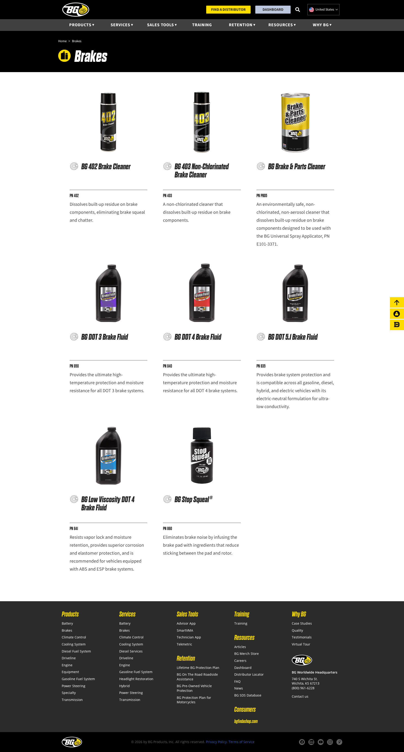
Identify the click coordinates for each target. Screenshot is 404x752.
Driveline (69, 658)
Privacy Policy (216, 742)
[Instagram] (330, 742)
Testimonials (302, 637)
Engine (67, 665)
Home (62, 41)
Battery (67, 623)
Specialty (69, 692)
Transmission (72, 699)
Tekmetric (184, 644)
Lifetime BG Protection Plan (198, 667)
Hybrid (124, 686)
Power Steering (73, 686)
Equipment (70, 672)
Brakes (67, 630)
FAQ (237, 681)
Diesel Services (131, 651)
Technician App (189, 637)
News (238, 688)
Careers (240, 660)
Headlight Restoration (136, 679)
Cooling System (74, 644)
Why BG (321, 25)
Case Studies (302, 623)
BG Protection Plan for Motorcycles (194, 699)
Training (202, 25)
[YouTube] (321, 742)
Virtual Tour (301, 644)
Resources (280, 25)
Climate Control (74, 637)
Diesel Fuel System (76, 651)
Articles (240, 647)
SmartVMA (185, 630)
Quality (297, 630)
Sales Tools (160, 25)
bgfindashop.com (246, 721)
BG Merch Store (246, 653)
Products (80, 25)
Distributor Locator (249, 674)
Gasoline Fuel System (78, 679)
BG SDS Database (247, 695)
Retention (240, 25)
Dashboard (273, 9)
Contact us (300, 696)
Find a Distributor (228, 9)
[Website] (339, 742)
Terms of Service (242, 742)
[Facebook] (302, 742)
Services (120, 25)
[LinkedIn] (311, 742)
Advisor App (186, 623)
